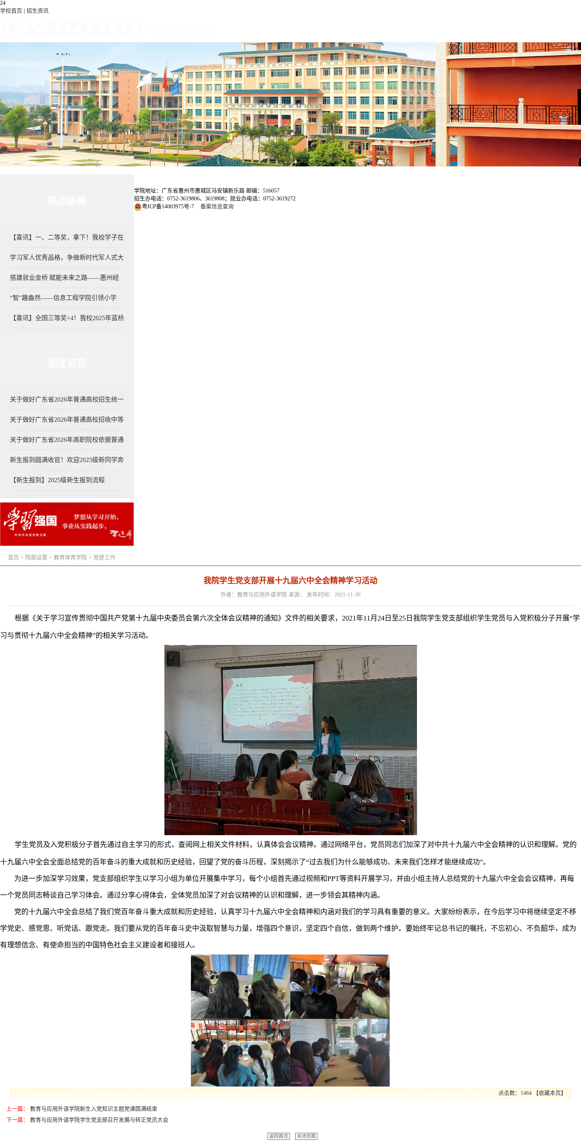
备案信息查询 (215, 206)
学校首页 (11, 11)
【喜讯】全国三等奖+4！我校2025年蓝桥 (67, 318)
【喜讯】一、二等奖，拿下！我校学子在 (67, 237)
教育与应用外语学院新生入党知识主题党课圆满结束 (93, 1109)
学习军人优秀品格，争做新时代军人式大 (67, 257)
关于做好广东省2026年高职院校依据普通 (67, 439)
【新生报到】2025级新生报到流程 (57, 480)
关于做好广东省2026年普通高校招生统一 (67, 399)
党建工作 (104, 557)
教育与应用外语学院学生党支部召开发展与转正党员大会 (99, 1120)
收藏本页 (550, 1093)
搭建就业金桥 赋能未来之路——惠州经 (64, 277)
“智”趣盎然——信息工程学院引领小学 (63, 297)
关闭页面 (306, 1136)
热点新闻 (67, 200)
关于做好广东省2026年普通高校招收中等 (67, 419)
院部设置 (36, 557)
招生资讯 (37, 11)
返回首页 (278, 1136)
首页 (13, 557)
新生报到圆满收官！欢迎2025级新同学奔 (67, 460)
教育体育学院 (70, 557)
